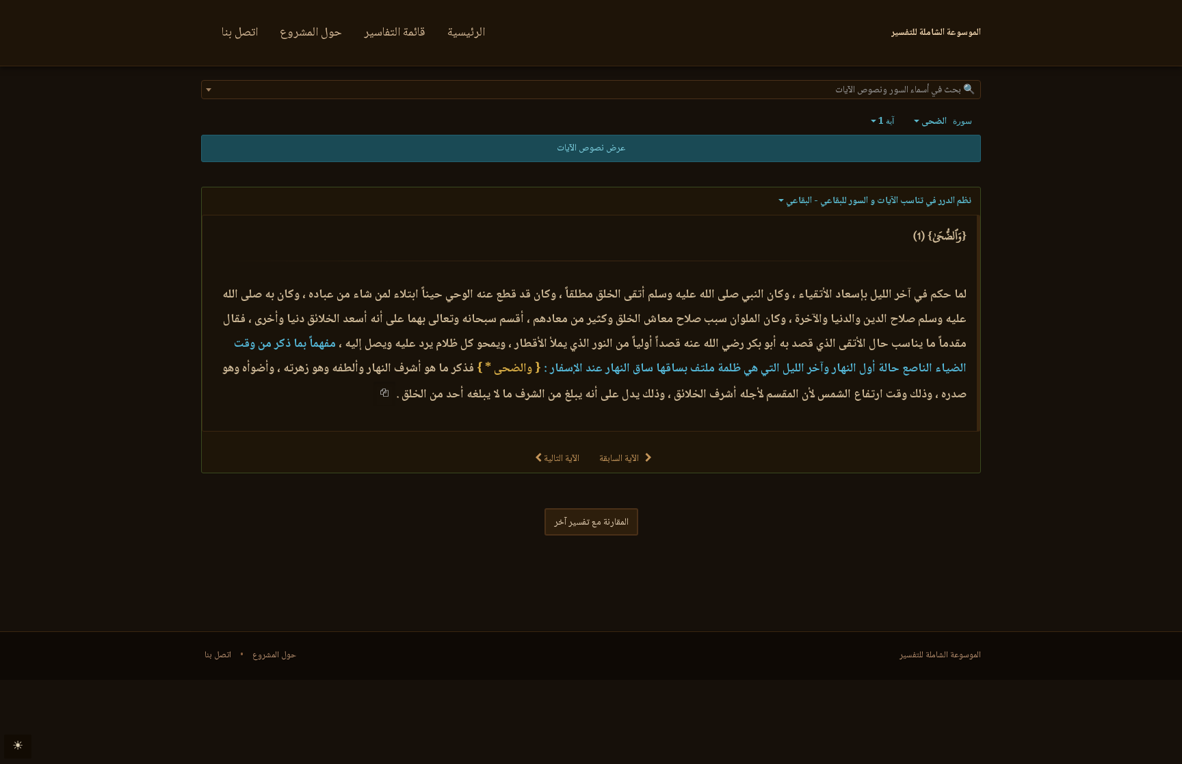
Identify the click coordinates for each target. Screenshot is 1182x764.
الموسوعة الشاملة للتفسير (940, 655)
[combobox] (591, 89)
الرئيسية (466, 33)
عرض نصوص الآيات (591, 148)
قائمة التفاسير (394, 33)
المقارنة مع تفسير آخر (591, 522)
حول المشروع (311, 33)
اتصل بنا (240, 33)
